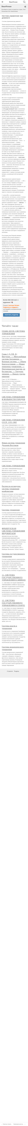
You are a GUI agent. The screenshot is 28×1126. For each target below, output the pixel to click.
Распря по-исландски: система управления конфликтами (11, 488)
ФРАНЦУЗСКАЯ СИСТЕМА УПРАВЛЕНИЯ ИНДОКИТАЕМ (13, 531)
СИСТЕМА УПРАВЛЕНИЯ (13, 465)
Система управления (11, 510)
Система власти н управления (9, 627)
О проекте (10, 671)
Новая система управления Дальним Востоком (13, 443)
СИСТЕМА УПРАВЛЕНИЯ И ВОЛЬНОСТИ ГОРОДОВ (13, 398)
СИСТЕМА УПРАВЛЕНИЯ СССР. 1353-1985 (13, 421)
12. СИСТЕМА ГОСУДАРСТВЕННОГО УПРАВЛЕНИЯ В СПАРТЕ (13, 603)
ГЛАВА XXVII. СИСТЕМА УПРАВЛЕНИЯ (13, 332)
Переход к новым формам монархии (11, 1124)
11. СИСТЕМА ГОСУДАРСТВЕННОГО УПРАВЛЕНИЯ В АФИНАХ (14, 577)
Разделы (16, 671)
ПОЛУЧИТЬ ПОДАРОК (11, 315)
